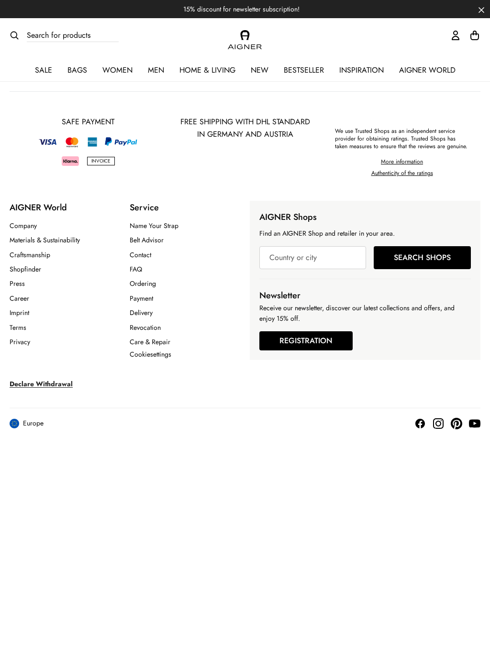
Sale (43, 70)
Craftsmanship (30, 255)
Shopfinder (25, 269)
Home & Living (207, 70)
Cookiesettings (150, 354)
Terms (18, 327)
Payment (141, 298)
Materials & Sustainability (45, 240)
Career (19, 298)
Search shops (422, 257)
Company (23, 225)
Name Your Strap (154, 225)
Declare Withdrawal (41, 384)
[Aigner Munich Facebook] (420, 423)
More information (402, 161)
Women (117, 70)
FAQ (136, 269)
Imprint (19, 312)
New (259, 70)
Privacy (20, 342)
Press (17, 283)
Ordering (143, 283)
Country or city (293, 257)
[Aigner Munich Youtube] (474, 423)
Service (144, 207)
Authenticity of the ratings (402, 173)
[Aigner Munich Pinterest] (456, 423)
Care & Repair (150, 342)
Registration (306, 340)
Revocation (145, 327)
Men (156, 70)
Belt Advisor (147, 240)
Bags (77, 70)
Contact (140, 255)
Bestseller (304, 70)
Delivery (141, 312)
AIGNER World (427, 70)
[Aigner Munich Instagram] (438, 423)
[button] (481, 9)
